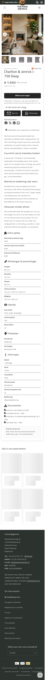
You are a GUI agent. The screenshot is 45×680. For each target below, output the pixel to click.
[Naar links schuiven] (5, 33)
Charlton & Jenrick (11, 67)
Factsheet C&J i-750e (14, 438)
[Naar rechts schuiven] (38, 33)
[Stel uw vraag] (41, 2)
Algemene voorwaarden (13, 632)
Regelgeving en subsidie (14, 621)
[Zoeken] (37, 7)
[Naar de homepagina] (22, 3)
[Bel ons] (37, 2)
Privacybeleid (10, 637)
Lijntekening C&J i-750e (15, 429)
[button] (4, 7)
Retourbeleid (9, 647)
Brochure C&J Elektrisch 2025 (17, 426)
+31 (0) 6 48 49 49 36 (18, 573)
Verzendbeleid (10, 642)
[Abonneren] (34, 667)
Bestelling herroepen (12, 652)
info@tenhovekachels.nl (20, 576)
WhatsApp (28, 570)
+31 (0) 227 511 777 (16, 570)
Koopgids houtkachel (13, 616)
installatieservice (11, 598)
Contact (7, 627)
